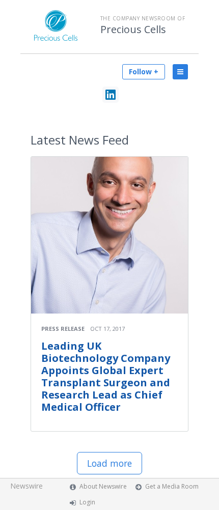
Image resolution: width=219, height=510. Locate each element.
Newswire (26, 486)
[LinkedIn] (110, 95)
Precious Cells (133, 29)
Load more (109, 463)
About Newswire (103, 486)
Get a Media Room (172, 486)
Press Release (63, 328)
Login (87, 502)
